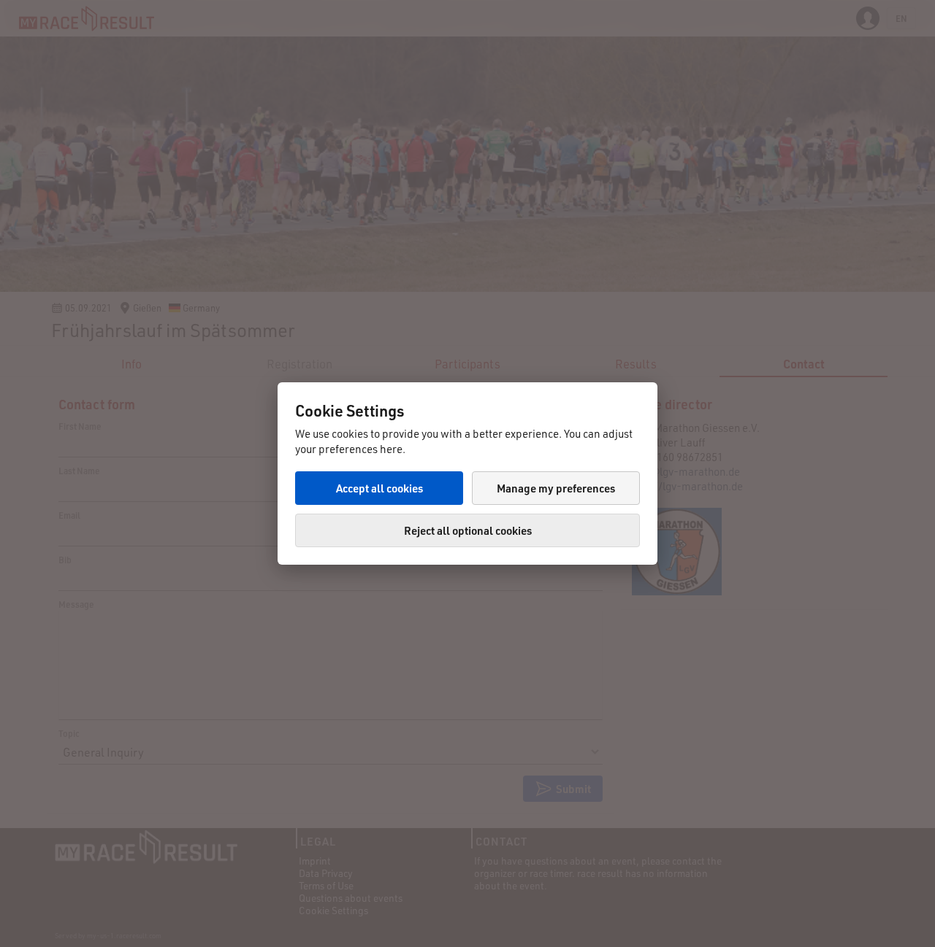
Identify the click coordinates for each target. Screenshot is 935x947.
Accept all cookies (379, 488)
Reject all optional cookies (468, 530)
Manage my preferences (556, 488)
